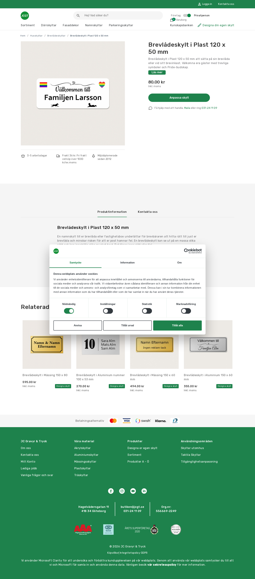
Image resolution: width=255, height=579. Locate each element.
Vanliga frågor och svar (37, 475)
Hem (23, 35)
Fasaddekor (71, 25)
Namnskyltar (94, 25)
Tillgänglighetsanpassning (199, 461)
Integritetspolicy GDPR (134, 552)
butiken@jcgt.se (132, 507)
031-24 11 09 (209, 108)
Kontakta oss (226, 4)
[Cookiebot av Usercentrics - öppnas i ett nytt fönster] (186, 251)
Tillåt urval (127, 325)
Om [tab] (179, 262)
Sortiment (28, 25)
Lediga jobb (29, 468)
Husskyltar (36, 35)
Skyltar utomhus (192, 448)
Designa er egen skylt (143, 448)
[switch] (108, 311)
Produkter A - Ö (138, 461)
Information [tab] (127, 262)
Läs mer (157, 72)
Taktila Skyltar (191, 454)
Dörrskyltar (49, 25)
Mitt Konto (28, 461)
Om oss (26, 448)
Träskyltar (81, 475)
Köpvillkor (113, 552)
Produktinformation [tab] (112, 211)
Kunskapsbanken (181, 25)
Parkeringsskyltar (121, 25)
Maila (187, 108)
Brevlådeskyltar (56, 35)
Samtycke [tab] (76, 262)
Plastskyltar (82, 468)
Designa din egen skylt (218, 25)
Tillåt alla (177, 325)
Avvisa (78, 325)
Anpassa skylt (179, 97)
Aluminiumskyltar (86, 454)
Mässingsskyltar (85, 461)
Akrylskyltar (82, 448)
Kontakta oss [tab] (148, 211)
